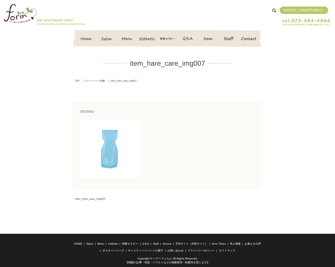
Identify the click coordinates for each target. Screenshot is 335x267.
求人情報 (235, 243)
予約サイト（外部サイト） (191, 243)
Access (167, 243)
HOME (86, 38)
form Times (219, 243)
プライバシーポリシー (201, 250)
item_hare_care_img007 (90, 198)
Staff (228, 38)
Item (208, 38)
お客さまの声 (253, 243)
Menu (127, 38)
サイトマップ (227, 250)
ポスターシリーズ (113, 250)
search (274, 10)
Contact (249, 38)
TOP (77, 80)
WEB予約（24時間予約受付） (304, 10)
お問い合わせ (175, 250)
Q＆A (188, 38)
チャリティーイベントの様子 (145, 250)
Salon (106, 38)
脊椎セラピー (167, 38)
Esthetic (147, 38)
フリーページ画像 (95, 80)
